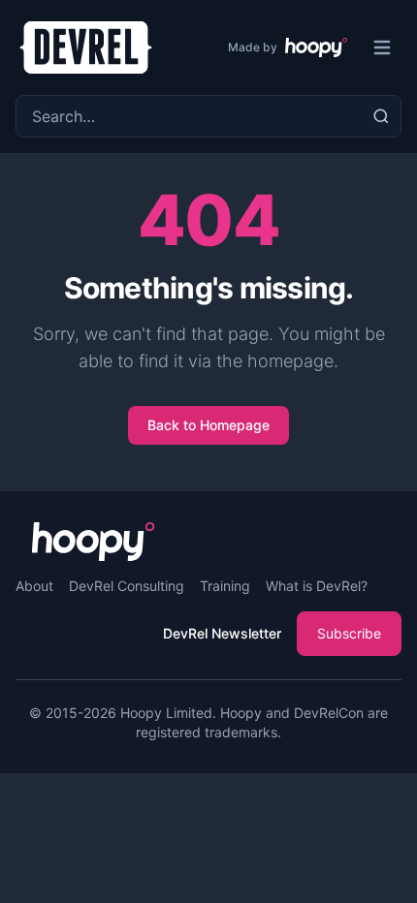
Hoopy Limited (166, 712)
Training (225, 585)
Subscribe (349, 633)
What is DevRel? (317, 585)
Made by (252, 47)
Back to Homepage (208, 425)
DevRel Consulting (126, 585)
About (34, 585)
